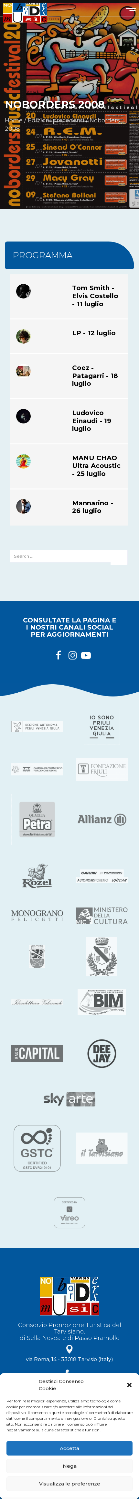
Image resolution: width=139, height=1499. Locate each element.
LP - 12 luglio (94, 333)
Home (14, 120)
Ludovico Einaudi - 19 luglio (91, 420)
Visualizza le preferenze (69, 1484)
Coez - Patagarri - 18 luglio (95, 375)
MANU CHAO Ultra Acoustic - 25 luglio (96, 466)
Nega (70, 1466)
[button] (129, 1385)
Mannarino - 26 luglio (92, 507)
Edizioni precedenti (56, 120)
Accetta (69, 1448)
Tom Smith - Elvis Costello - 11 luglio (95, 296)
